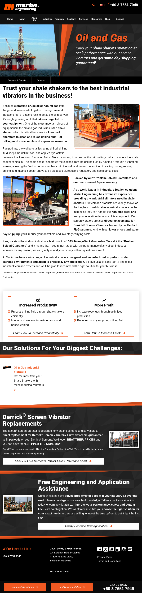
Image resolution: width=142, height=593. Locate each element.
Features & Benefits (17, 80)
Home (10, 19)
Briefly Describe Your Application (86, 526)
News (22, 19)
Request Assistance (23, 587)
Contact (120, 19)
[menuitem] (21, 6)
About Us (34, 19)
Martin (21, 7)
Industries (47, 19)
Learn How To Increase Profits (102, 333)
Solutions (71, 19)
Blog (107, 19)
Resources (96, 19)
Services (83, 19)
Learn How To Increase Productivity (36, 333)
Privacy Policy (104, 557)
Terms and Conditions (109, 561)
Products (59, 19)
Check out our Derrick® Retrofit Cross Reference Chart (51, 461)
